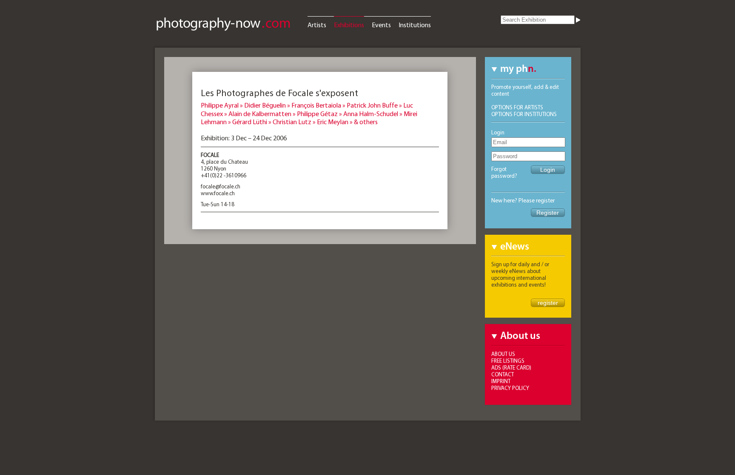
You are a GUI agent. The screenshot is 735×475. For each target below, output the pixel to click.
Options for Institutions (524, 114)
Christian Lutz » (295, 121)
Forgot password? (504, 172)
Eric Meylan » (335, 121)
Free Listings (507, 360)
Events (381, 24)
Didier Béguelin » (267, 105)
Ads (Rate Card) (511, 367)
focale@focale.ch (220, 186)
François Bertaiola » (319, 105)
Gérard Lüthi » (252, 121)
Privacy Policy (510, 387)
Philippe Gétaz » (320, 113)
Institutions (415, 24)
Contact (502, 374)
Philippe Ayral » (222, 105)
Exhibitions (349, 24)
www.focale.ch (218, 193)
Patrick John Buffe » (375, 105)
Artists (317, 24)
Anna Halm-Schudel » (373, 113)
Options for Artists (517, 107)
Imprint (500, 381)
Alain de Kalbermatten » (262, 113)
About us (503, 353)
